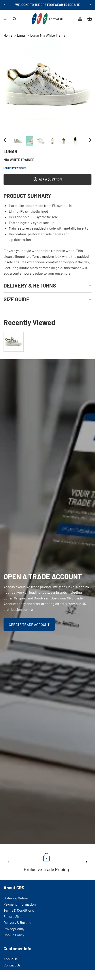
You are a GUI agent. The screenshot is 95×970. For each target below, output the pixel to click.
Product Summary (27, 195)
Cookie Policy (14, 935)
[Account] (80, 19)
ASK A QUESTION (50, 179)
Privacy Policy (14, 928)
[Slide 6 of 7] (75, 141)
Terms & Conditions (19, 910)
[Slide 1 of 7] (18, 141)
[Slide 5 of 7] (64, 141)
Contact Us (12, 965)
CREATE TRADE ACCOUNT (29, 624)
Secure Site (12, 916)
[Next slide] (90, 5)
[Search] (14, 19)
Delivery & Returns (30, 285)
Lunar (21, 35)
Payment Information (20, 904)
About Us (11, 959)
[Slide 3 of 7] (41, 141)
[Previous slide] (5, 5)
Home (8, 35)
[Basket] (90, 19)
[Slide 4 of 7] (52, 141)
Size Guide (16, 299)
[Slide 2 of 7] (29, 141)
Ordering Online (16, 898)
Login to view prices (15, 168)
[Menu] (5, 19)
